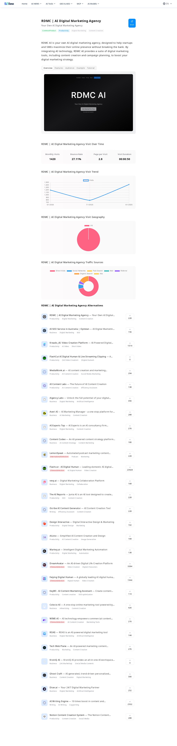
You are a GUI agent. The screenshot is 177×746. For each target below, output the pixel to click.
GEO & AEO (65, 3)
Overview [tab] (48, 68)
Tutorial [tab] (91, 68)
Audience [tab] (69, 68)
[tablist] (69, 68)
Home (24, 3)
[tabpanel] (88, 104)
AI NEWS (35, 3)
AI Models (92, 3)
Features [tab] (59, 68)
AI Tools (49, 3)
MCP (79, 3)
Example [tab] (81, 68)
